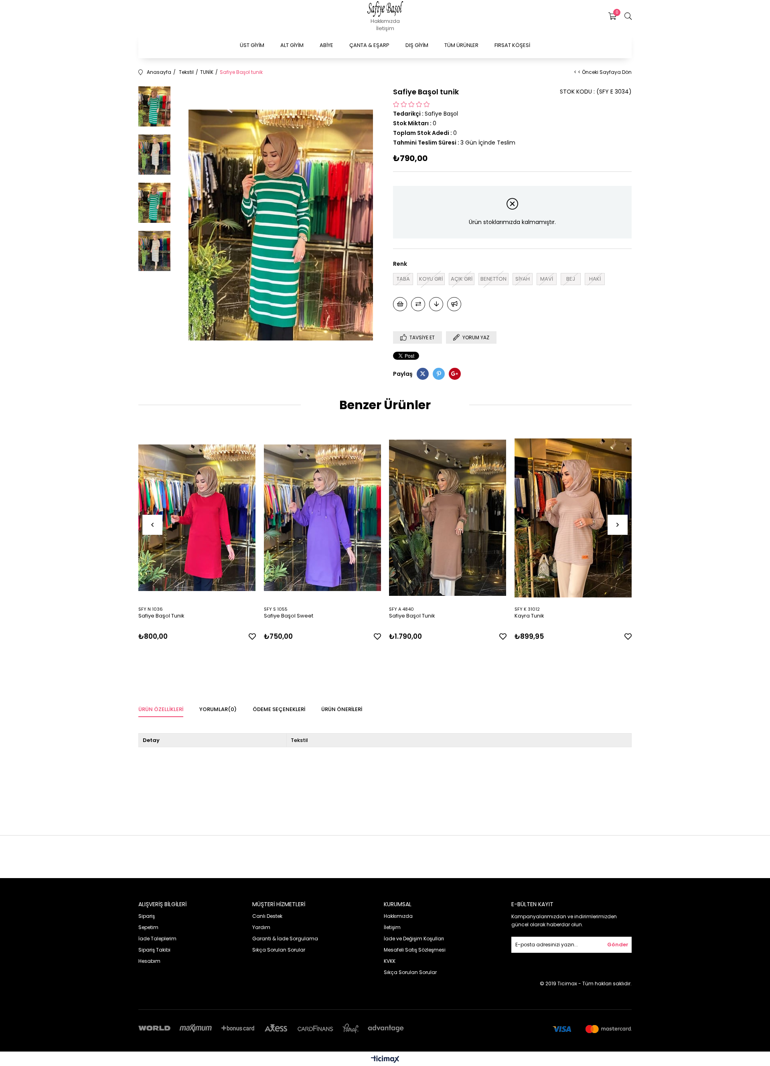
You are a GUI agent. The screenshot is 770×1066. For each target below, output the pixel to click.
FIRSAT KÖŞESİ (512, 45)
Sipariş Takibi (154, 949)
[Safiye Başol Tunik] (197, 518)
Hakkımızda (385, 21)
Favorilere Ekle (252, 636)
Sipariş (146, 916)
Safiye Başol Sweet (288, 616)
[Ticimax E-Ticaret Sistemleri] (385, 1060)
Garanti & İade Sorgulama (285, 938)
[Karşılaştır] (418, 304)
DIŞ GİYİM (416, 45)
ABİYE (326, 45)
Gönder (617, 944)
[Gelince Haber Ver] (454, 304)
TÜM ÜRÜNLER (461, 45)
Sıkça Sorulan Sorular (278, 949)
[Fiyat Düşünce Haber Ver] (436, 304)
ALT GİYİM (292, 45)
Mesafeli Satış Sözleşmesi (415, 949)
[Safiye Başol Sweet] (322, 518)
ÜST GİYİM (252, 45)
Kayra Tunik (529, 616)
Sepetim (148, 927)
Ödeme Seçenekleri (279, 709)
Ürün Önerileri (341, 709)
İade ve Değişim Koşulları (414, 938)
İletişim (385, 28)
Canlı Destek (267, 916)
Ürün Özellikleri (160, 709)
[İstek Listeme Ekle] (400, 304)
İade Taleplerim (157, 938)
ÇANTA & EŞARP (369, 45)
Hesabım (149, 961)
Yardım (261, 927)
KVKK (389, 961)
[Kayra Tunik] (573, 518)
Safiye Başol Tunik (161, 616)
